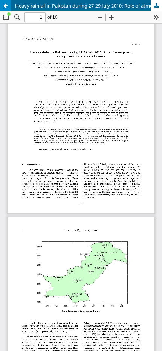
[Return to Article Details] (5, 5)
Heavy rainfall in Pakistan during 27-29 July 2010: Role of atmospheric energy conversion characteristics (88, 5)
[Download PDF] (156, 5)
